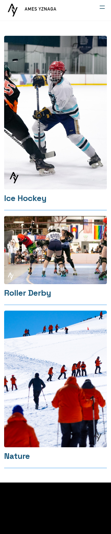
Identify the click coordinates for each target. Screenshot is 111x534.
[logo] (32, 10)
